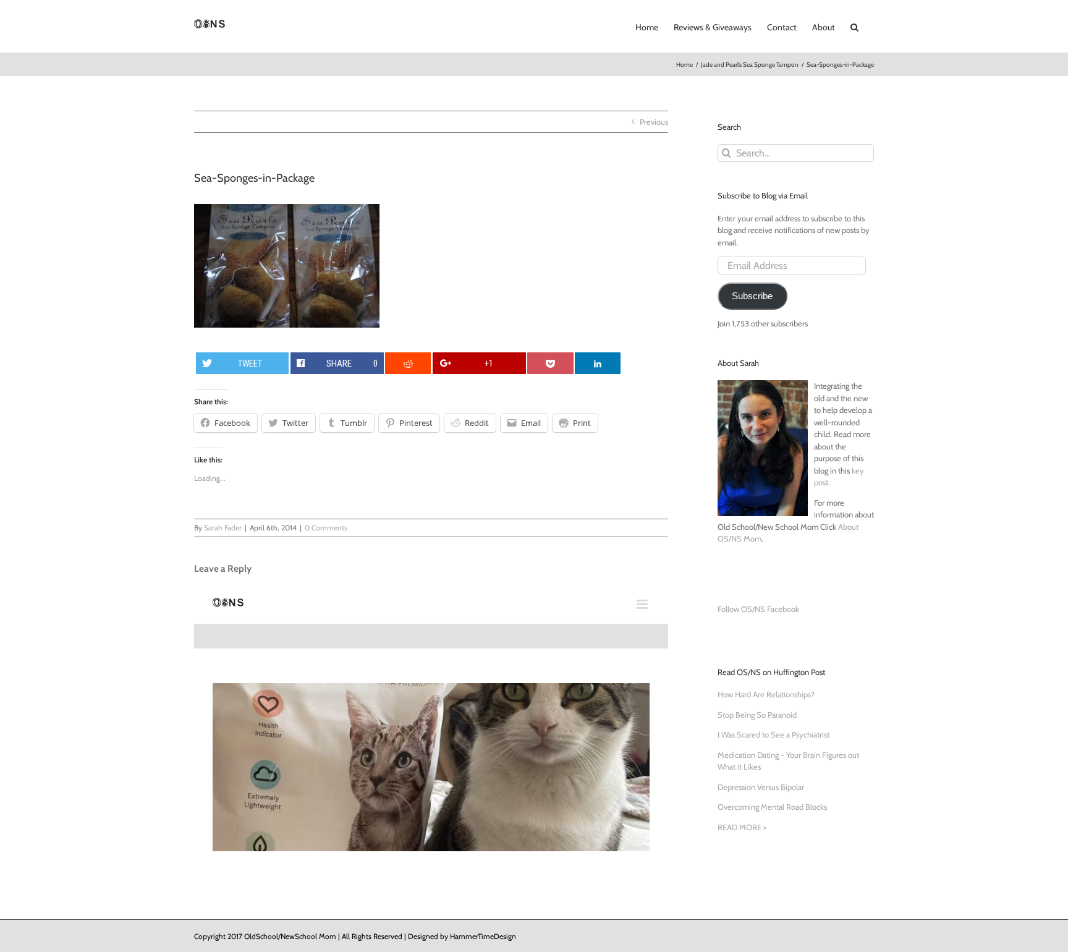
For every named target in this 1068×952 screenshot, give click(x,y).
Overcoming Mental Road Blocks (772, 807)
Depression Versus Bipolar (761, 787)
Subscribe (752, 296)
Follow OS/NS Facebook (758, 609)
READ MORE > (742, 827)
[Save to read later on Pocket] (550, 363)
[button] (854, 26)
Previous (654, 122)
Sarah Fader (223, 527)
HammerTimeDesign (483, 936)
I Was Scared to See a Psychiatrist (773, 734)
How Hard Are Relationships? (766, 694)
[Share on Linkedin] (598, 363)
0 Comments (326, 527)
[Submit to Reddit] (408, 363)
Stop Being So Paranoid (757, 715)
